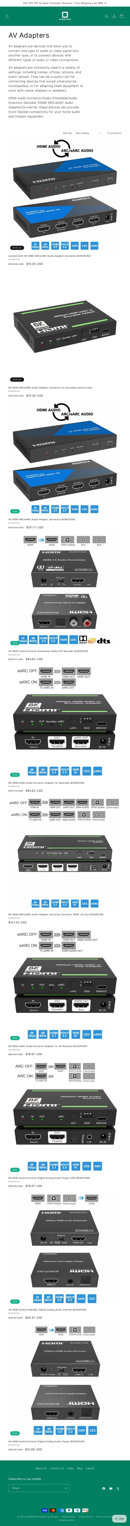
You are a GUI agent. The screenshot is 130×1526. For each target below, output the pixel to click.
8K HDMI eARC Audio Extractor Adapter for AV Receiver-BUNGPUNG (47, 1046)
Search (90, 1468)
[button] (7, 16)
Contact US (57, 1468)
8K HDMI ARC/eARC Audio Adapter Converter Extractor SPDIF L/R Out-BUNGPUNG (56, 914)
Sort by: (67, 133)
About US (41, 1468)
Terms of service (104, 1516)
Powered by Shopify (48, 1516)
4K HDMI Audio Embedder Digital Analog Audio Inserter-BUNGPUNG (47, 1309)
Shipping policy (67, 1520)
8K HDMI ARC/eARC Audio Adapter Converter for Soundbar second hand (50, 387)
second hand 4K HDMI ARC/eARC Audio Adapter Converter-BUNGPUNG (49, 256)
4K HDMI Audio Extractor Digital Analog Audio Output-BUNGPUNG (46, 1441)
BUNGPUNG (32, 1516)
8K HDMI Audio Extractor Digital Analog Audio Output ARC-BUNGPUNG (49, 1178)
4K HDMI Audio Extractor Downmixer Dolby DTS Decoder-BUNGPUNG (48, 651)
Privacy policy (86, 1516)
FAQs (71, 1468)
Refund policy (68, 1516)
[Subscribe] (65, 1488)
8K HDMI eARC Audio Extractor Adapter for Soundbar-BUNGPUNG (46, 782)
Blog (79, 1468)
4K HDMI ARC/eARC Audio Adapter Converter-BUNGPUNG (41, 519)
